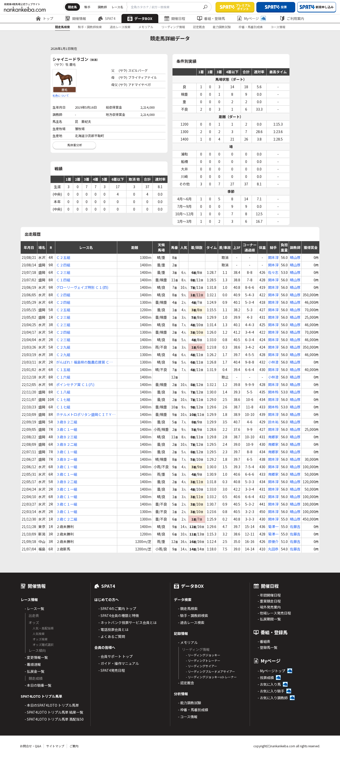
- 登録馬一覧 (267, 647)
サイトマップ (55, 746)
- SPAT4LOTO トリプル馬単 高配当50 (54, 719)
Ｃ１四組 (63, 279)
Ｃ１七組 (63, 399)
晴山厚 (295, 257)
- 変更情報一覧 (36, 657)
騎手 (87, 7)
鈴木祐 (273, 421)
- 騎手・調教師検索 (193, 615)
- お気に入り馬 (269, 684)
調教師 (102, 7)
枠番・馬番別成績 (251, 27)
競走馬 (72, 7)
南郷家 (273, 436)
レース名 (117, 7)
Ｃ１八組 (63, 391)
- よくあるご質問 (111, 636)
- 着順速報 (33, 664)
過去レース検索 (120, 27)
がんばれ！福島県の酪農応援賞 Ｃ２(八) (84, 362)
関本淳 (273, 257)
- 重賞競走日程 (269, 601)
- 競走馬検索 (188, 608)
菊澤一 (273, 526)
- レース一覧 (34, 608)
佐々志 (273, 272)
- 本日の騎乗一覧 (38, 685)
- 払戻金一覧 (34, 671)
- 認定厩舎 (186, 682)
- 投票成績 (266, 677)
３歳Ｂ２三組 (66, 436)
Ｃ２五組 (63, 257)
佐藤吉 (295, 526)
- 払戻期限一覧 (269, 618)
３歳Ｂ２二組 (66, 421)
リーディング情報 (173, 27)
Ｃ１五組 (63, 369)
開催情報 (79, 18)
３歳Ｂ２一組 (66, 459)
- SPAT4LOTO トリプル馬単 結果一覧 (54, 712)
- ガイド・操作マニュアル (118, 663)
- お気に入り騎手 (271, 690)
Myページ (251, 18)
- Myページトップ (271, 670)
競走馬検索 (62, 27)
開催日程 (178, 18)
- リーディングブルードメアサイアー (210, 671)
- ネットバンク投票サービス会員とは (127, 622)
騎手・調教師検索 (90, 27)
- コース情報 (187, 716)
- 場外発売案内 (269, 607)
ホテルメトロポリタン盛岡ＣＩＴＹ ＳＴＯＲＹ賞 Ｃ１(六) (84, 414)
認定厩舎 (199, 27)
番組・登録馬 (214, 18)
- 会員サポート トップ (115, 656)
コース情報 (278, 27)
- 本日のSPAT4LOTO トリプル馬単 (52, 705)
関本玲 (273, 391)
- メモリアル (188, 642)
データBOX (143, 18)
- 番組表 (264, 641)
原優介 (273, 541)
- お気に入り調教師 (273, 697)
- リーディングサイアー (201, 666)
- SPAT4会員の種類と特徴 (118, 615)
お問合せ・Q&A (30, 746)
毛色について (61, 95)
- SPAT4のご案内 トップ (117, 608)
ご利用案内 (295, 18)
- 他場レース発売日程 (274, 612)
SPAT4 (110, 18)
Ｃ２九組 (63, 347)
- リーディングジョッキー (203, 655)
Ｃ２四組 (63, 264)
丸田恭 (273, 548)
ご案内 (73, 746)
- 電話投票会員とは (113, 629)
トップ (48, 18)
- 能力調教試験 (189, 702)
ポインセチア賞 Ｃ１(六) (75, 384)
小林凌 (273, 362)
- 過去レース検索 (191, 622)
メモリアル (145, 27)
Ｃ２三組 (63, 272)
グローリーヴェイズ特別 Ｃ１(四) (82, 287)
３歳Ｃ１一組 (66, 429)
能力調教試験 (222, 27)
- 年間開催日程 (269, 595)
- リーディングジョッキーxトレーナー (211, 677)
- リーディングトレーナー (203, 660)
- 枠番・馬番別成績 (193, 709)
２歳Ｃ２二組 (66, 519)
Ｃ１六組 (63, 377)
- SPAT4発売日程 (111, 670)
